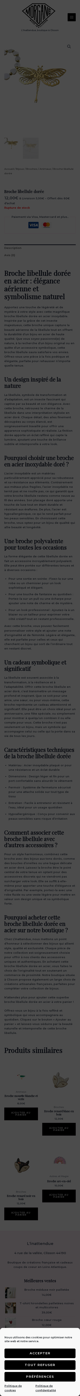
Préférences (40, 1377)
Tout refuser (40, 1365)
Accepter (40, 1353)
